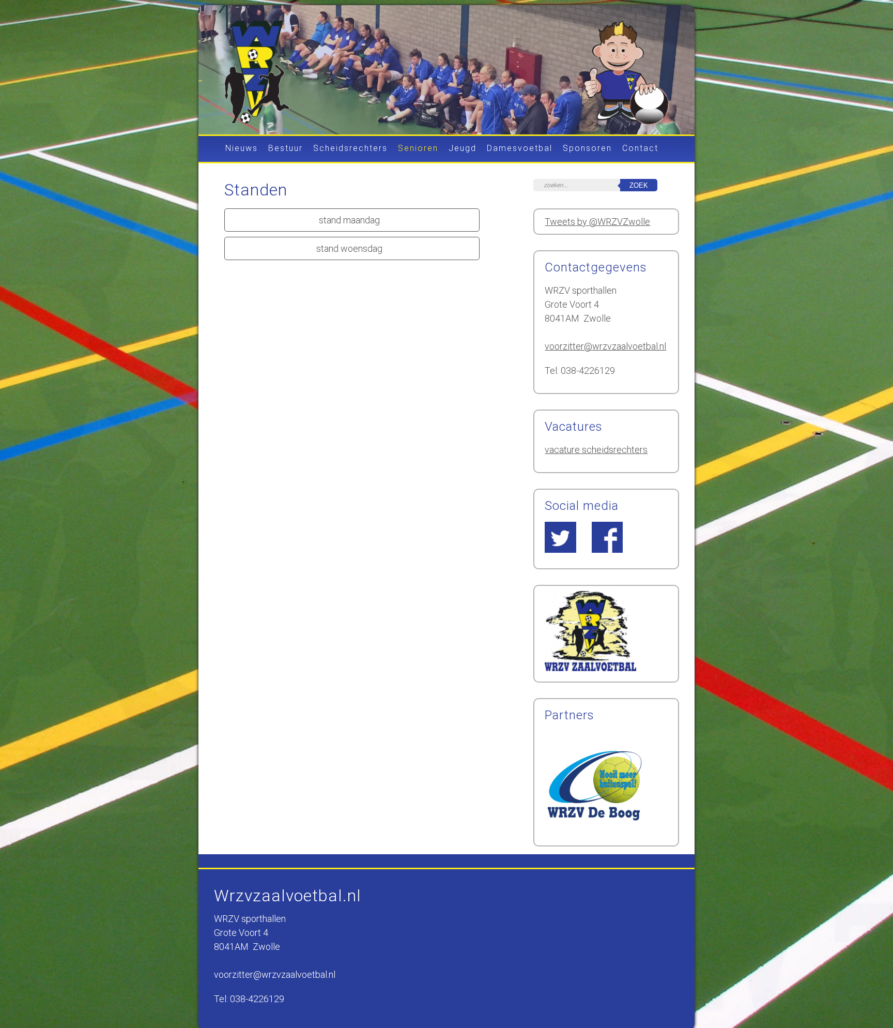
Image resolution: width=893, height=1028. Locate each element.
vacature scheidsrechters (596, 449)
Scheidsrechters (350, 148)
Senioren (418, 148)
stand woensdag (349, 248)
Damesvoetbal (519, 148)
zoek (638, 185)
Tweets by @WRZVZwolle (597, 221)
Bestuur (285, 148)
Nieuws (241, 148)
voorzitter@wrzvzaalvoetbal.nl (605, 346)
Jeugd (462, 148)
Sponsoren (587, 148)
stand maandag (349, 220)
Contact (640, 148)
